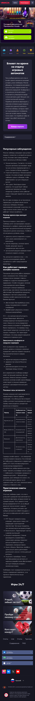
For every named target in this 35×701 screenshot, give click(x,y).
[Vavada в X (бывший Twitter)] (13, 672)
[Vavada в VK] (8, 672)
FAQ (24, 643)
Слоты (5, 639)
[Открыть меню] (32, 3)
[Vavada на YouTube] (18, 672)
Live (12, 639)
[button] (32, 13)
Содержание (14, 643)
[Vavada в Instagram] (4, 672)
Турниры (28, 639)
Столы (19, 639)
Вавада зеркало (17, 127)
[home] (5, 3)
